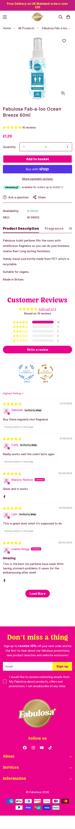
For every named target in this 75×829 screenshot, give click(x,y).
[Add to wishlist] (64, 41)
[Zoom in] (63, 93)
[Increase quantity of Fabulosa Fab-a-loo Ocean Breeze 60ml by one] (67, 147)
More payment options (37, 179)
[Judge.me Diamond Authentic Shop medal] (26, 372)
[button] (68, 17)
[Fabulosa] (37, 17)
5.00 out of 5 (47, 309)
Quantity (9, 147)
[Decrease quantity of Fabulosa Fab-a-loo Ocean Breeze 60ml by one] (24, 147)
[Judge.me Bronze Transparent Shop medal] (45, 372)
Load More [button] (38, 593)
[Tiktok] (50, 748)
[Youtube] (42, 748)
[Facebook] (25, 748)
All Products (26, 28)
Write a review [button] (37, 349)
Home (7, 28)
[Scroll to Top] (68, 809)
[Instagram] (33, 748)
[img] (12, 404)
